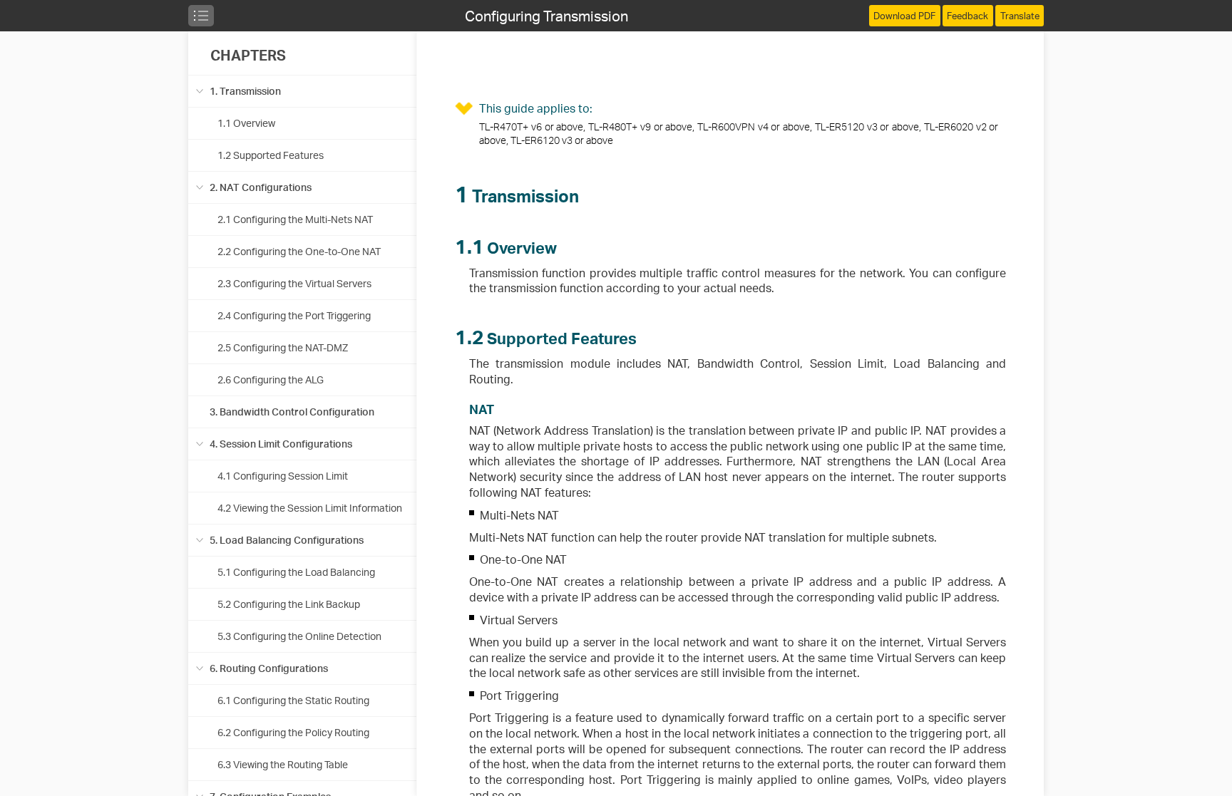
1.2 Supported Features (270, 155)
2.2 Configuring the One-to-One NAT (299, 251)
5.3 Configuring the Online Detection (299, 636)
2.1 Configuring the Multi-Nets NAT (295, 219)
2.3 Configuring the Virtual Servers (294, 283)
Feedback (967, 15)
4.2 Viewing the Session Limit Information (309, 508)
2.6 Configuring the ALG (270, 379)
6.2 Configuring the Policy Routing (293, 732)
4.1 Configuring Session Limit (282, 476)
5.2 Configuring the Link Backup (288, 604)
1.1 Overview (246, 123)
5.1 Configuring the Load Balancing (296, 572)
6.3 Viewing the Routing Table (282, 764)
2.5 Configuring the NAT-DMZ (282, 347)
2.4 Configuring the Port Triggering (294, 315)
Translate (1020, 15)
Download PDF (904, 15)
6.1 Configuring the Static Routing (293, 700)
